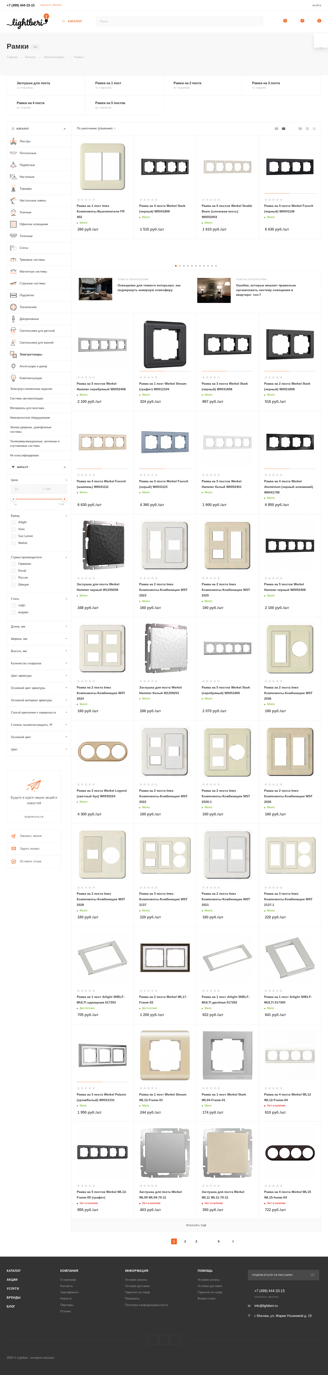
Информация (136, 1270)
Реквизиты (132, 1298)
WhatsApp (175, 1340)
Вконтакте (153, 1340)
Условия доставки (137, 1286)
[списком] (307, 128)
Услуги (13, 1288)
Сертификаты (69, 1292)
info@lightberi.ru (266, 1306)
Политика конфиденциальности (146, 1305)
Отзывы (65, 1311)
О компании (68, 1279)
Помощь (205, 1270)
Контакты (66, 1286)
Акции (12, 1279)
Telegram (164, 1340)
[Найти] (257, 21)
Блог (11, 1306)
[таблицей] (314, 128)
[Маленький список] (276, 128)
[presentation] (320, 291)
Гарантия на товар (137, 1292)
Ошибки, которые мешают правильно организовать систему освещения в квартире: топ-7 (266, 289)
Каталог (14, 1270)
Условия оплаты (136, 1279)
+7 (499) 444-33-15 (21, 5)
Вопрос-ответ (207, 1298)
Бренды (14, 1297)
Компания (69, 1270)
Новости (65, 1298)
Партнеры (66, 1305)
